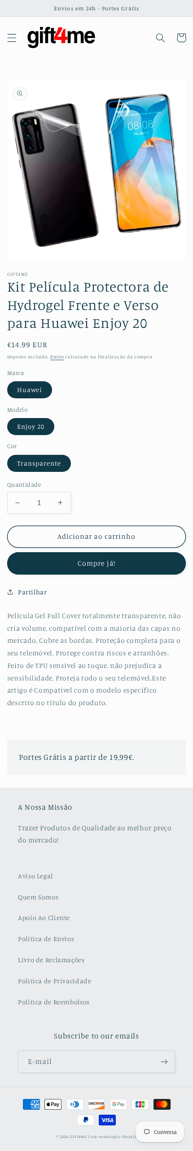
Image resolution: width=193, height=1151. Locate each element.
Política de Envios (46, 938)
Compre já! (96, 563)
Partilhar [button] (32, 592)
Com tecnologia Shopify (112, 1136)
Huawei (29, 389)
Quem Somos (38, 897)
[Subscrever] (164, 1062)
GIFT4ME (78, 1136)
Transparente (39, 463)
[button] (11, 37)
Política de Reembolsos (54, 1002)
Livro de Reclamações (51, 960)
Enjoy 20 (30, 426)
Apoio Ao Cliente (44, 917)
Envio (57, 356)
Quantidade (24, 484)
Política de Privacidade (55, 981)
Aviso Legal (35, 876)
